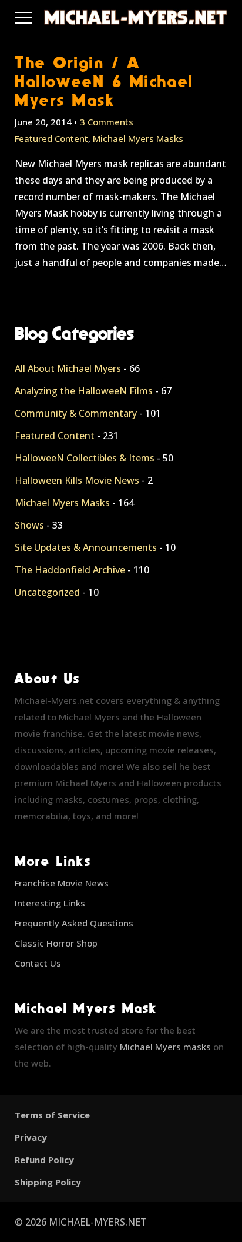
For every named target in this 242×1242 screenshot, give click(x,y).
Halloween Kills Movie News (77, 480)
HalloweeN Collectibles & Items (84, 457)
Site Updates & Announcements (86, 547)
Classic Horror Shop (56, 943)
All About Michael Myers (68, 368)
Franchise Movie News (62, 883)
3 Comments (106, 122)
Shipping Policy (48, 1182)
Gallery (37, 15)
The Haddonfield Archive (70, 569)
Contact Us (38, 963)
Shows (29, 525)
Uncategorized (47, 592)
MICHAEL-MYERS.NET (98, 1222)
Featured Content (51, 138)
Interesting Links (50, 903)
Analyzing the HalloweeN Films (84, 390)
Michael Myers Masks (138, 138)
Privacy (31, 1137)
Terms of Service (52, 1115)
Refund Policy (44, 1159)
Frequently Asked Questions (74, 923)
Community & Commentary (76, 413)
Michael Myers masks (165, 1046)
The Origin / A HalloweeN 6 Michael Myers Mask (104, 80)
